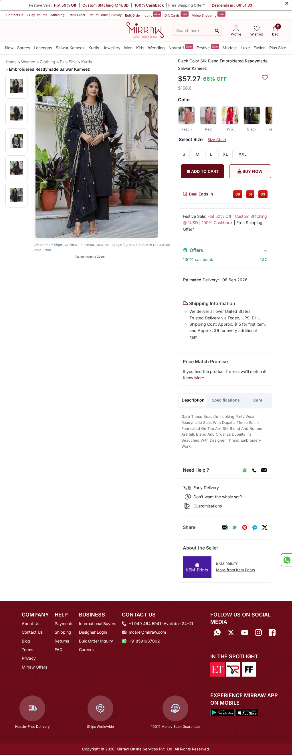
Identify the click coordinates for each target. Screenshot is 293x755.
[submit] (217, 30)
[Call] (254, 470)
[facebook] (255, 527)
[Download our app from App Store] (247, 712)
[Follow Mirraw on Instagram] (258, 633)
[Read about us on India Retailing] (233, 669)
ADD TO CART (204, 171)
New (9, 47)
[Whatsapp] (217, 633)
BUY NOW (251, 171)
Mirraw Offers (34, 667)
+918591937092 (144, 641)
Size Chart (217, 139)
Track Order (76, 15)
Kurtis (93, 47)
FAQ (59, 649)
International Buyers (97, 623)
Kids (140, 47)
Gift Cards (176, 14)
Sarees (23, 47)
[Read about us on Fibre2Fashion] (249, 669)
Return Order (98, 15)
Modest (230, 47)
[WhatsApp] (245, 470)
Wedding (156, 47)
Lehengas (43, 47)
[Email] (264, 470)
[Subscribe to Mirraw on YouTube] (244, 633)
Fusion (260, 47)
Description (193, 400)
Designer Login (93, 632)
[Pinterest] (245, 527)
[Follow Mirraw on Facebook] (272, 633)
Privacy (29, 658)
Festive (207, 47)
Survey (116, 15)
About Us (30, 623)
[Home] (145, 30)
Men (128, 47)
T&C (264, 259)
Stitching (58, 15)
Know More (193, 377)
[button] (16, 86)
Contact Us (14, 15)
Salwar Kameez (70, 47)
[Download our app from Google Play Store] (222, 712)
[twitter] (265, 527)
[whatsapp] (234, 527)
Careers (86, 649)
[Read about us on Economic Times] (217, 669)
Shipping (63, 632)
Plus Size (277, 47)
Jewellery (111, 47)
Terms (27, 649)
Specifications (226, 400)
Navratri (180, 47)
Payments (64, 623)
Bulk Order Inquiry (142, 14)
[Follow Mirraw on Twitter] (231, 633)
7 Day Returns (37, 15)
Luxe (245, 47)
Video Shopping (208, 14)
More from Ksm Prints (235, 570)
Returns (62, 641)
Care (257, 400)
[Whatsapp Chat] (286, 559)
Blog (26, 641)
